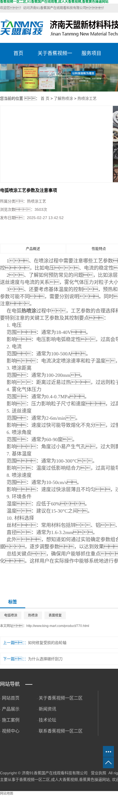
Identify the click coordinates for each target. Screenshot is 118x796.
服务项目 (91, 53)
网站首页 (10, 698)
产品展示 (10, 709)
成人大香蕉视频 (64, 779)
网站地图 (6, 793)
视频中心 (10, 731)
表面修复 (55, 615)
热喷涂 (33, 615)
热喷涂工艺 (87, 98)
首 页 (45, 98)
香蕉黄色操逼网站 (94, 779)
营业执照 (98, 773)
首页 (18, 53)
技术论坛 (47, 720)
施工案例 (10, 720)
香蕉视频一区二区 (34, 779)
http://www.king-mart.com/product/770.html (57, 626)
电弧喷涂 (10, 615)
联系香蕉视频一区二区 (61, 731)
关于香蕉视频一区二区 (55, 57)
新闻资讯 (47, 709)
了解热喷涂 (63, 98)
